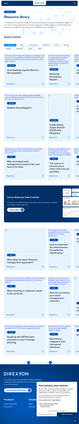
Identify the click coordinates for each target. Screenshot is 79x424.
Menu (6, 3)
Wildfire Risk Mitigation (19, 107)
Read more (15, 84)
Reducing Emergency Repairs (56, 76)
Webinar (8, 48)
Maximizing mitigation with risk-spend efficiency (57, 342)
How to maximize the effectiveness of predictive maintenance (59, 248)
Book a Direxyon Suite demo (16, 390)
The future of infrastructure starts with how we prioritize (59, 167)
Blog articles (33, 45)
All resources (10, 45)
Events (30, 48)
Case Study (46, 45)
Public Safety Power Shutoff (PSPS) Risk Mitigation (57, 128)
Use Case (66, 45)
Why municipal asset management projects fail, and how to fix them (23, 164)
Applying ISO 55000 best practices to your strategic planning (21, 339)
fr (74, 3)
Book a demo (14, 210)
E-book (56, 45)
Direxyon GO (8, 407)
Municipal (32, 407)
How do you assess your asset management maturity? (60, 296)
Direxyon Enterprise (10, 404)
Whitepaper (19, 48)
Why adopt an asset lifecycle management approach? (22, 261)
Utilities (31, 404)
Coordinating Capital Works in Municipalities (23, 71)
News (22, 45)
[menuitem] (15, 404)
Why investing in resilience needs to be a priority (24, 292)
